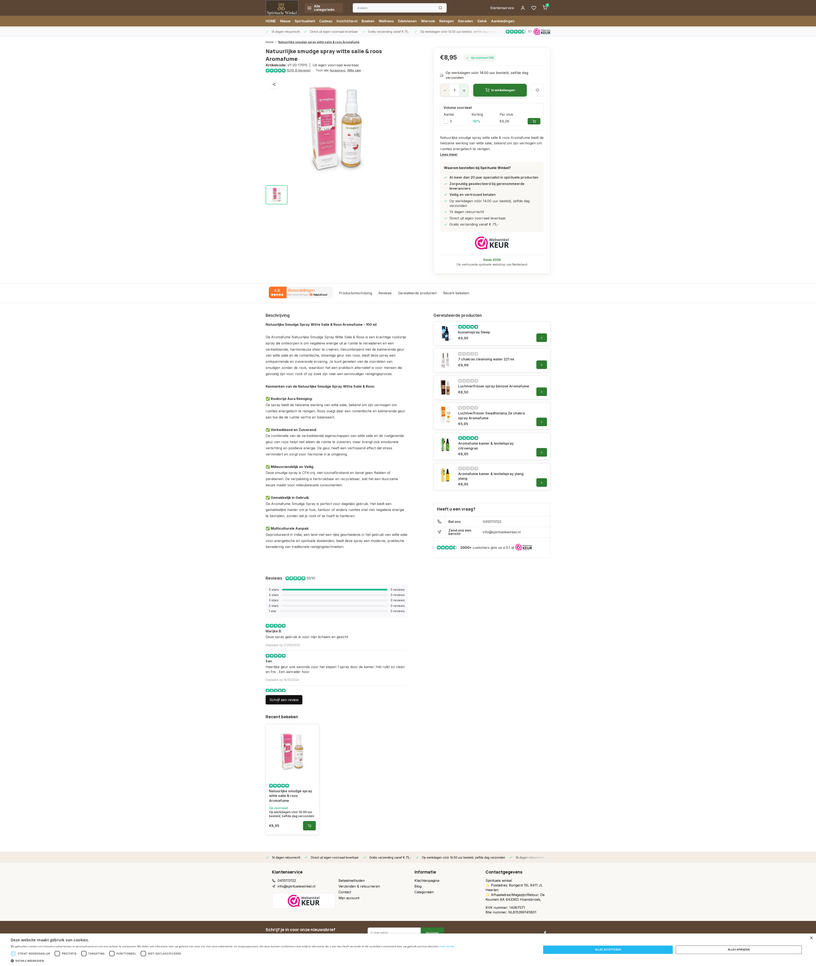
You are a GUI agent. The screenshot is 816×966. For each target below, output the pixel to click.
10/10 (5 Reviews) (299, 70)
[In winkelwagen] (309, 825)
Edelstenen (407, 21)
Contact (345, 892)
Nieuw (285, 21)
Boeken (368, 21)
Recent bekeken (456, 293)
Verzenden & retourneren (359, 886)
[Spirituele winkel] (282, 8)
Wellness (386, 21)
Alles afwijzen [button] (739, 949)
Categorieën (424, 892)
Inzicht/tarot (347, 21)
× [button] (811, 938)
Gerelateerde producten (417, 293)
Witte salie (354, 70)
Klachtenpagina (426, 880)
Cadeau (325, 21)
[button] (233, 961)
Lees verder (447, 946)
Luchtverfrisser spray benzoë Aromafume (493, 386)
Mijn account (349, 898)
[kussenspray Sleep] (445, 333)
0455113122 (492, 521)
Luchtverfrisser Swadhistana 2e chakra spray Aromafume (491, 415)
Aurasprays (338, 70)
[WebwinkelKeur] (492, 243)
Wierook (428, 21)
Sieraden (465, 21)
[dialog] (408, 949)
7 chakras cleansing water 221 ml (486, 359)
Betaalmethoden (352, 880)
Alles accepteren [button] (608, 949)
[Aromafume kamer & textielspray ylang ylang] (445, 475)
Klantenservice (502, 8)
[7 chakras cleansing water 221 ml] (445, 360)
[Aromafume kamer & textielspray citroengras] (445, 444)
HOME (271, 21)
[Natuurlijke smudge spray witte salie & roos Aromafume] (292, 752)
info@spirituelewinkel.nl (502, 532)
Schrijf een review (284, 700)
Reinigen (446, 21)
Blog (418, 886)
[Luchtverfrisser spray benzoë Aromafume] (445, 387)
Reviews (385, 293)
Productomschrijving (355, 293)
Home (269, 42)
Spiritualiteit (305, 21)
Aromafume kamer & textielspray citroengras (486, 445)
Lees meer (449, 154)
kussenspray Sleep (474, 332)
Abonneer (432, 932)
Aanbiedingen (502, 21)
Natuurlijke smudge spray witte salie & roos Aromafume (319, 42)
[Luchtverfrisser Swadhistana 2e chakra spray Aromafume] (445, 414)
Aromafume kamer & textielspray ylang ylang (491, 476)
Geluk (482, 21)
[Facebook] (545, 932)
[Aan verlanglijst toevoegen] (312, 730)
